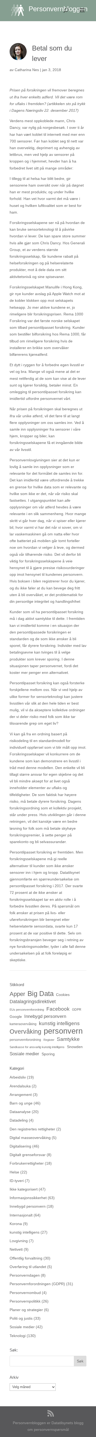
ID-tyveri (17, 1181)
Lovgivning (19, 1241)
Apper (17, 994)
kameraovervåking (23, 1024)
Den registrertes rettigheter (32, 1129)
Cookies (63, 994)
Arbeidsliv (18, 1077)
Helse (14, 1172)
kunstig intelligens (59, 1023)
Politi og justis (21, 1318)
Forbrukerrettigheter (27, 1163)
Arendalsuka (20, 1086)
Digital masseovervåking (30, 1137)
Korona (16, 1224)
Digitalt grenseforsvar (28, 1155)
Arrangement (21, 1094)
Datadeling (19, 1120)
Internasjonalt (21, 1215)
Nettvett (16, 1249)
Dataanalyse (20, 1112)
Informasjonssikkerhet (28, 1198)
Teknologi (18, 1336)
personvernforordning (25, 1040)
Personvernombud (25, 1293)
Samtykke (68, 1039)
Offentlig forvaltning (26, 1258)
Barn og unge (21, 1103)
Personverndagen (25, 1275)
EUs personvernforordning (27, 1009)
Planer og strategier (26, 1310)
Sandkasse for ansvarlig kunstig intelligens (37, 1047)
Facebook (58, 1009)
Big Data (40, 993)
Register (48, 1039)
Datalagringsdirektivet (33, 1001)
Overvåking (25, 1031)
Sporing (48, 1054)
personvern (63, 1030)
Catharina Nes (27, 70)
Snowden (75, 1047)
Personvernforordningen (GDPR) (37, 1284)
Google (16, 1016)
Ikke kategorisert (24, 1189)
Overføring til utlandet (28, 1267)
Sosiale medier (24, 1053)
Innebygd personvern (45, 1016)
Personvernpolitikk (25, 1301)
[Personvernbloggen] (20, 10)
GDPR (76, 1009)
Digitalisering (20, 1146)
